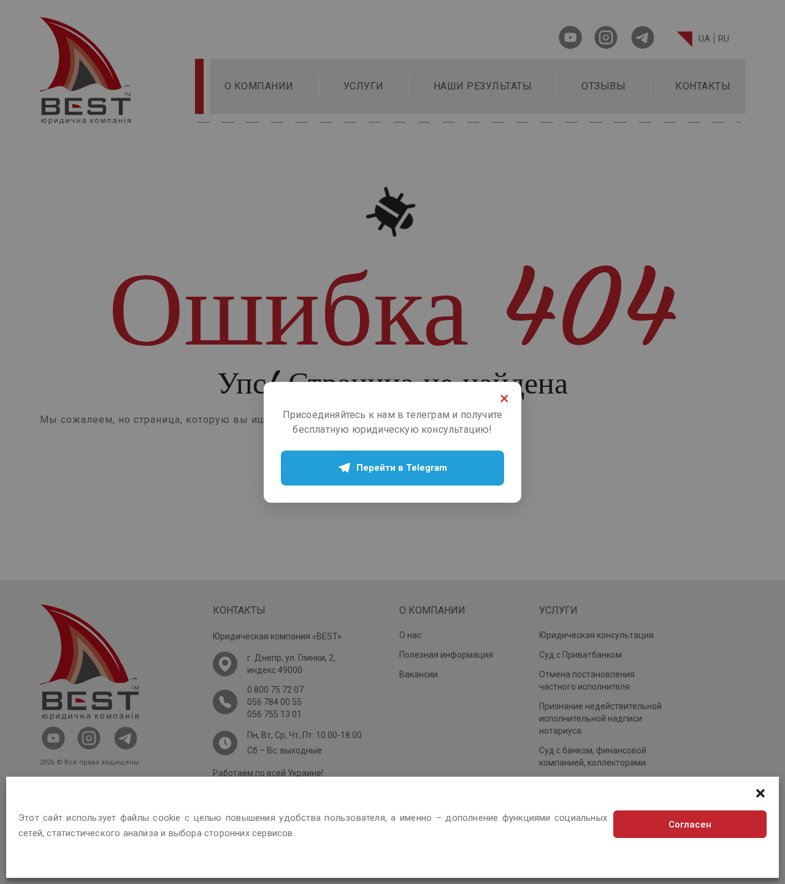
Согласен (689, 824)
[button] (760, 792)
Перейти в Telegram (401, 467)
